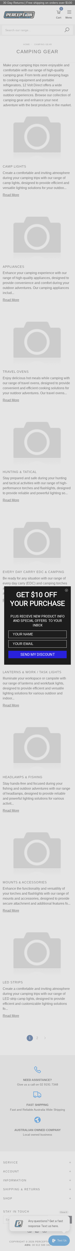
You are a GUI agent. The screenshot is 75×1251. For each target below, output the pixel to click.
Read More (11, 195)
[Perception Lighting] (20, 14)
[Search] (67, 30)
